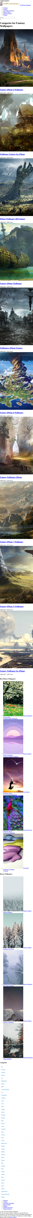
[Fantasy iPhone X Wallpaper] (16, 603)
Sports (2, 1188)
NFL (2, 1163)
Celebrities (4, 1095)
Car (2, 1092)
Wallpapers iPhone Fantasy (11, 348)
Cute (2, 1103)
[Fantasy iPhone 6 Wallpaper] (16, 86)
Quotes (3, 1174)
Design (3, 1109)
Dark (2, 1106)
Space (2, 1185)
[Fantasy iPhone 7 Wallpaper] (16, 538)
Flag (2, 1120)
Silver (2, 1183)
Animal (3, 1072)
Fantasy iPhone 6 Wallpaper (11, 90)
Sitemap (5, 15)
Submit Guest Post (8, 1207)
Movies (3, 1154)
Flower (3, 1123)
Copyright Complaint (8, 10)
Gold (2, 1137)
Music (2, 1157)
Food (2, 1126)
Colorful (3, 1098)
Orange (3, 1166)
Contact (5, 9)
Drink (2, 1112)
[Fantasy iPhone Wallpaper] (16, 280)
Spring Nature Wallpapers (11, 718)
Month (3, 1151)
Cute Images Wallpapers (11, 794)
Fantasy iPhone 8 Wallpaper (11, 413)
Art (2, 1078)
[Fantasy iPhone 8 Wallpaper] (16, 409)
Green (2, 1140)
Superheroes (4, 1191)
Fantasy (3, 1117)
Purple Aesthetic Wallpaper (11, 756)
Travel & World (5, 1194)
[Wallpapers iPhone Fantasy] (16, 344)
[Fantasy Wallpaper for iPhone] (16, 667)
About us (5, 7)
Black (2, 1084)
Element (3, 1115)
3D (2, 1067)
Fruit (2, 1132)
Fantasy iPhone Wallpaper (11, 283)
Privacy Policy (7, 12)
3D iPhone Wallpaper (25, 5)
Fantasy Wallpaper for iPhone (12, 671)
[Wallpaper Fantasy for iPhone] (16, 151)
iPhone (3, 1146)
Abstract (3, 1069)
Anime (3, 1075)
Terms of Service (7, 13)
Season (3, 1180)
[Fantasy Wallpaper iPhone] (16, 474)
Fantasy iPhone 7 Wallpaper (11, 542)
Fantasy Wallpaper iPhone (11, 477)
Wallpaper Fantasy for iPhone (12, 154)
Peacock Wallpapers (10, 833)
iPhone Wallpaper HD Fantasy (12, 219)
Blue (2, 1086)
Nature (3, 1160)
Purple (2, 1171)
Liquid (6, 871)
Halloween (4, 1143)
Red (2, 1177)
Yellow (3, 1197)
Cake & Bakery (5, 1089)
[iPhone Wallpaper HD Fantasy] (16, 215)
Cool (2, 1101)
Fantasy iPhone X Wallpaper (12, 606)
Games (3, 1134)
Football (3, 1129)
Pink (2, 1168)
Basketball (3, 1081)
